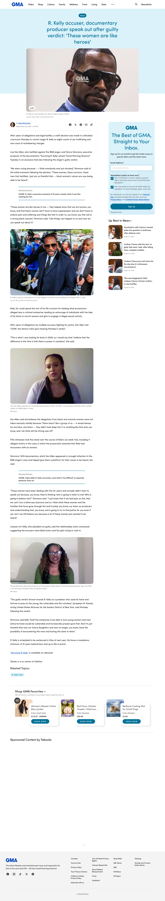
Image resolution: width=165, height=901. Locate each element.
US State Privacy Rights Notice (137, 199)
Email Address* (117, 162)
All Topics (117, 876)
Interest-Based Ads (99, 865)
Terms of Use (76, 863)
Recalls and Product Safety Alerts (142, 864)
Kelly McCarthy (24, 123)
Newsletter (146, 4)
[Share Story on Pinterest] (81, 125)
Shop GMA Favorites (29, 691)
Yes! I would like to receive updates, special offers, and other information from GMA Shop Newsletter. (132, 180)
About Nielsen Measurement (97, 870)
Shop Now (40, 721)
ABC (115, 867)
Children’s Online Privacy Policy (77, 877)
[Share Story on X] (75, 125)
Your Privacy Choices (79, 871)
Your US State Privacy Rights (100, 859)
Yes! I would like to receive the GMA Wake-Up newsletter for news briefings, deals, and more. (133, 187)
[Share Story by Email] (86, 125)
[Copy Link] (91, 125)
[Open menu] (113, 4)
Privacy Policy (115, 199)
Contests (74, 858)
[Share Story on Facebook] (70, 125)
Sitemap (138, 858)
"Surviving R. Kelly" (19, 652)
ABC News (118, 863)
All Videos (117, 871)
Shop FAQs (118, 858)
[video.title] (82, 80)
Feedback (96, 880)
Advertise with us (77, 882)
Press (94, 876)
